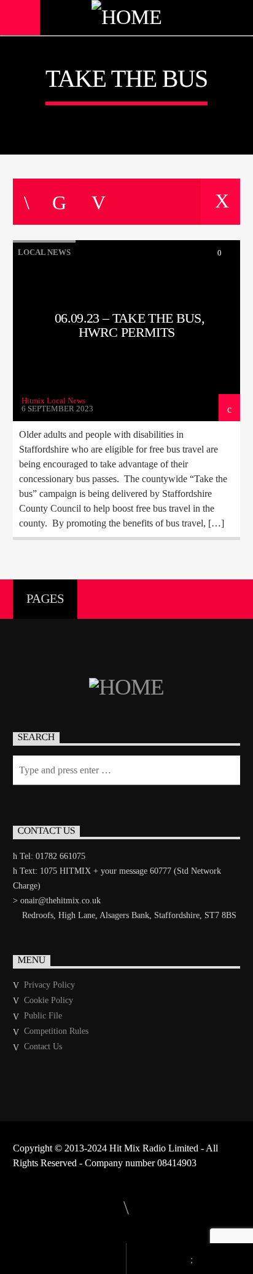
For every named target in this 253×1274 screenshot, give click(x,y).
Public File (43, 1015)
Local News (44, 252)
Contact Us (43, 1046)
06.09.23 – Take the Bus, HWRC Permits (129, 325)
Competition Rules (56, 1031)
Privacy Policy (49, 985)
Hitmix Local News (53, 400)
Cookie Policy (48, 1000)
